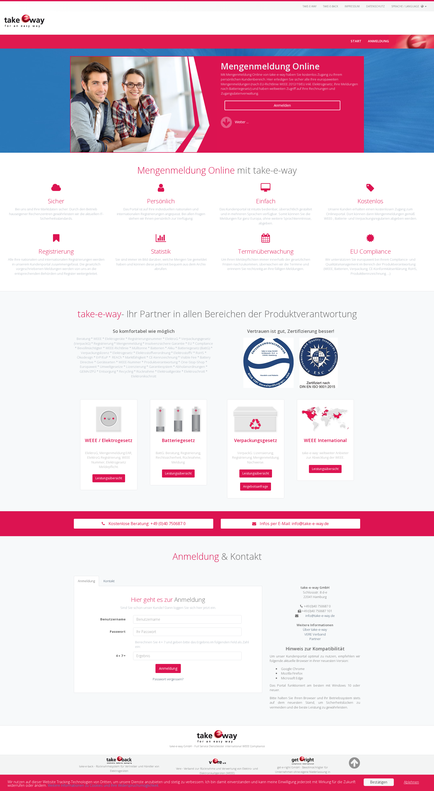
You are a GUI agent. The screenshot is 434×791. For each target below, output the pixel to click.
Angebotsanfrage (255, 486)
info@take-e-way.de (310, 523)
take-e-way (309, 6)
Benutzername (113, 619)
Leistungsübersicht (108, 478)
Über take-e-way (315, 629)
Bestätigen (378, 782)
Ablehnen (411, 782)
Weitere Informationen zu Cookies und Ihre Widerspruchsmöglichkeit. (103, 785)
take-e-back (330, 6)
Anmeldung (378, 41)
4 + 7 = (121, 655)
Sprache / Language (405, 6)
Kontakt (109, 581)
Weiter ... (242, 122)
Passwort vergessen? (168, 679)
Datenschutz (375, 6)
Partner (315, 639)
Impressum (352, 6)
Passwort (118, 631)
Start (356, 41)
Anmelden (282, 105)
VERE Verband (315, 634)
